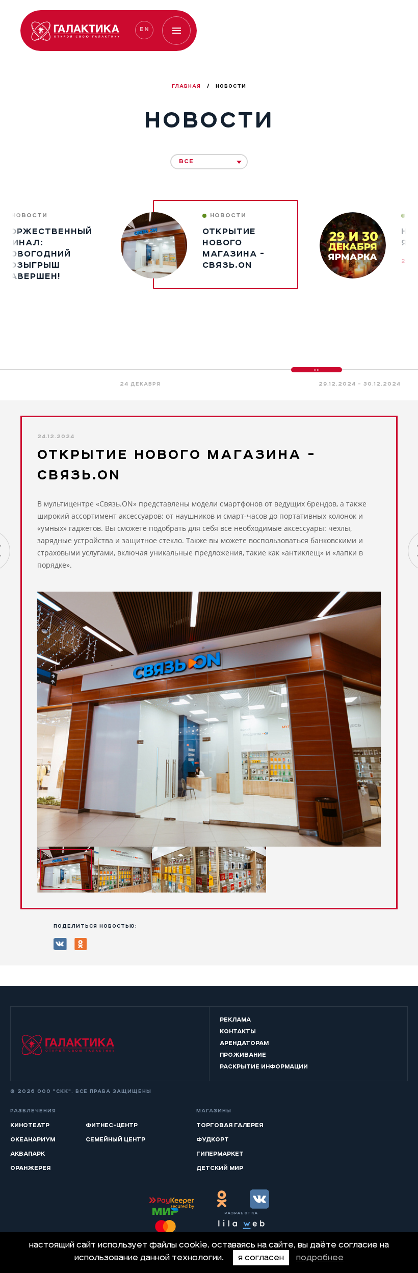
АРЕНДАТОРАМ (244, 1043)
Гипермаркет (220, 1153)
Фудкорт (212, 1139)
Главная (187, 86)
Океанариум (32, 1139)
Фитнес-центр (112, 1125)
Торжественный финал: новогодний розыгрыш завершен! (46, 253)
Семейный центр (115, 1139)
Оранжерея (30, 1168)
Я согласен (261, 1258)
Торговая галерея (229, 1125)
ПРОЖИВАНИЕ (243, 1054)
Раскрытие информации (264, 1066)
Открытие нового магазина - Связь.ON (233, 248)
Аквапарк (27, 1153)
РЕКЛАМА (235, 1019)
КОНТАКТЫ (238, 1031)
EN (144, 29)
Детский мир (219, 1168)
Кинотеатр (29, 1125)
